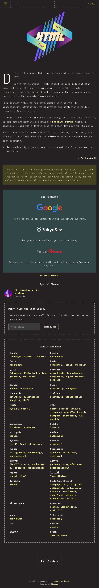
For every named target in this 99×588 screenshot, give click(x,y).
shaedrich (80, 364)
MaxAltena (15, 427)
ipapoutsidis (68, 507)
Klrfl (26, 400)
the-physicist (58, 484)
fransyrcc (40, 356)
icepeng (63, 408)
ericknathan (57, 498)
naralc (54, 527)
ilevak (13, 484)
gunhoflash (69, 415)
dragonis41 (56, 376)
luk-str (54, 427)
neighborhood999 (59, 467)
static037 (56, 510)
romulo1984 (69, 491)
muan (79, 464)
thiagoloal (75, 484)
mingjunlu (69, 464)
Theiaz (68, 364)
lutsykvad (56, 456)
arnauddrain (57, 373)
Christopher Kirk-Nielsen (27, 292)
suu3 (81, 415)
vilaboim (71, 495)
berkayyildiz (17, 452)
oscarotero (26, 388)
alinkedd (55, 452)
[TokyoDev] (49, 229)
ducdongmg (56, 518)
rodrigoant (56, 495)
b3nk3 (23, 476)
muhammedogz (35, 452)
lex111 (13, 444)
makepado (55, 415)
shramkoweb (35, 444)
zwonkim (54, 419)
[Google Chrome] (49, 208)
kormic (54, 507)
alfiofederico (74, 397)
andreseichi (74, 488)
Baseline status (62, 121)
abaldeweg (56, 364)
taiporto (72, 498)
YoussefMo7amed (59, 476)
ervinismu (15, 397)
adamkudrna (16, 364)
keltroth (55, 380)
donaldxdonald (36, 467)
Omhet (23, 444)
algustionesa (31, 397)
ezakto (28, 356)
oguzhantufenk (18, 456)
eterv (53, 408)
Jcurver (75, 408)
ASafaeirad (30, 373)
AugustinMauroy (75, 376)
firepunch (56, 412)
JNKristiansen (58, 535)
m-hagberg (56, 444)
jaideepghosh (69, 388)
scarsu (25, 464)
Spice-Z (25, 408)
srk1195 (54, 388)
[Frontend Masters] (49, 251)
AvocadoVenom (74, 373)
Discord (54, 584)
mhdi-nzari (29, 376)
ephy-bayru (16, 518)
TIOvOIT (14, 464)
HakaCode (55, 491)
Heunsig (81, 412)
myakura (14, 408)
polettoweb (56, 397)
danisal (14, 436)
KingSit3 (15, 400)
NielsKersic (31, 427)
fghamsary (15, 373)
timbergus (15, 356)
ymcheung (55, 464)
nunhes (13, 388)
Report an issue (61, 581)
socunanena (56, 356)
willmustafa (57, 488)
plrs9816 (69, 412)
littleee (20, 467)
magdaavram (56, 436)
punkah (13, 476)
